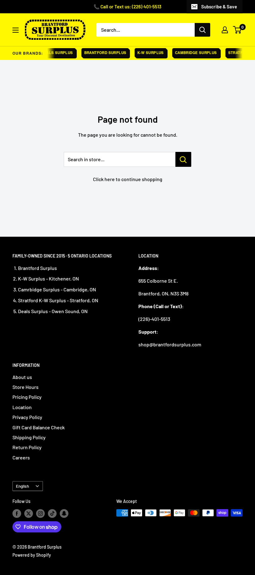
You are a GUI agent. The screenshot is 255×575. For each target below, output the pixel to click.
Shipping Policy (29, 437)
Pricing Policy (27, 397)
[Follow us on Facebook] (16, 513)
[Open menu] (15, 30)
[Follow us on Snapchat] (64, 513)
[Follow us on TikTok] (52, 513)
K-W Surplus (148, 52)
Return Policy (27, 447)
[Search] (202, 30)
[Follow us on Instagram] (40, 513)
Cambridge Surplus (193, 52)
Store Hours (25, 387)
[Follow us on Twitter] (28, 513)
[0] (237, 30)
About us (22, 377)
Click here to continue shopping (127, 179)
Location (22, 407)
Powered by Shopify (31, 555)
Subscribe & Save (219, 6)
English (22, 486)
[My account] (225, 29)
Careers (21, 457)
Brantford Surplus (102, 52)
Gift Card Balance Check (38, 427)
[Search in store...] (183, 159)
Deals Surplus (54, 52)
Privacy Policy (27, 417)
